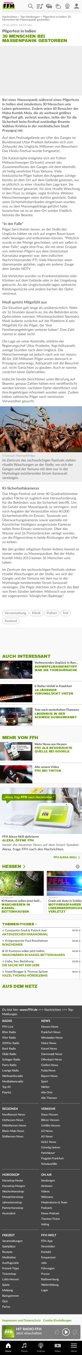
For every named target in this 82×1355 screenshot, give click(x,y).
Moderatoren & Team (54, 1202)
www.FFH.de (28, 1009)
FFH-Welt (48, 1235)
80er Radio (9, 1032)
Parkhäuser (48, 1153)
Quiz (5, 1301)
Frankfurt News (51, 1032)
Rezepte (7, 1252)
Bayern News (49, 1076)
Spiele (6, 1285)
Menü (74, 1351)
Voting (45, 1224)
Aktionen (46, 1186)
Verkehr (48, 1108)
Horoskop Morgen (13, 1186)
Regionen (10, 1108)
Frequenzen (48, 1257)
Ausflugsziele (10, 1263)
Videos (45, 1191)
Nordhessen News (13, 1114)
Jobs (44, 1263)
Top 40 (6, 1087)
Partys (6, 1306)
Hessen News (49, 1026)
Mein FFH (76, 4)
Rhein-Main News (13, 1131)
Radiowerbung (50, 1279)
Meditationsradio (12, 1081)
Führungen (47, 1268)
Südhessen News (12, 1136)
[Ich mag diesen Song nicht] (74, 1332)
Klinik (36, 613)
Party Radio (9, 1065)
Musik (24, 1351)
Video (57, 1351)
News (45, 1021)
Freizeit (8, 1235)
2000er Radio (10, 1043)
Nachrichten (9, 17)
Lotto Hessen (10, 1279)
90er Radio (9, 1037)
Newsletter (48, 1246)
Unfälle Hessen (50, 1125)
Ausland (11, 621)
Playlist (40, 4)
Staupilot (49, 4)
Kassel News (49, 1048)
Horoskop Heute (12, 1180)
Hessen (11, 866)
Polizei (52, 613)
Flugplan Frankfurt (52, 1158)
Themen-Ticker (18, 924)
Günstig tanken (50, 1147)
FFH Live (7, 1026)
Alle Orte (46, 1092)
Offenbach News (51, 1059)
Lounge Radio (10, 1070)
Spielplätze (9, 1246)
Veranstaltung (15, 613)
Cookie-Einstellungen (57, 1320)
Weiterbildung (50, 1285)
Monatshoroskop (12, 1197)
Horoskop (10, 1174)
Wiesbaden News (52, 1037)
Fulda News (48, 1070)
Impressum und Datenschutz (21, 1320)
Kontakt (46, 1252)
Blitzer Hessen (50, 1120)
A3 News (47, 1131)
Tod (65, 613)
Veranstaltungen (12, 1241)
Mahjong (7, 1290)
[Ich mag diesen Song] (57, 1332)
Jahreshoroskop (12, 1202)
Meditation (9, 1257)
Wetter (58, 4)
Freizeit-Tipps (10, 1268)
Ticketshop (9, 1274)
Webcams (47, 1197)
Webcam (67, 4)
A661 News (48, 1142)
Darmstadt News (51, 1054)
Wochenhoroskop (13, 1191)
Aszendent (9, 1213)
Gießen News (49, 1065)
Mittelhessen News (14, 1125)
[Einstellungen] (27, 866)
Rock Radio (9, 1048)
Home (8, 1351)
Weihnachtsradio (12, 1076)
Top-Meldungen (30, 17)
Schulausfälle (49, 1164)
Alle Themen (49, 1098)
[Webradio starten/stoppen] (66, 1332)
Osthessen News (12, 1120)
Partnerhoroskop (12, 1208)
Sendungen (48, 1180)
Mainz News (48, 1043)
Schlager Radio (11, 1059)
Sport (44, 1081)
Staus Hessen (49, 1114)
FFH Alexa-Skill (65, 857)
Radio (7, 1021)
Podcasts (46, 1208)
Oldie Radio (9, 1054)
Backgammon (10, 1296)
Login (44, 1290)
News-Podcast (50, 1213)
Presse (45, 1274)
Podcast (41, 1351)
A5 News (47, 1136)
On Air (46, 1174)
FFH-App (46, 1241)
